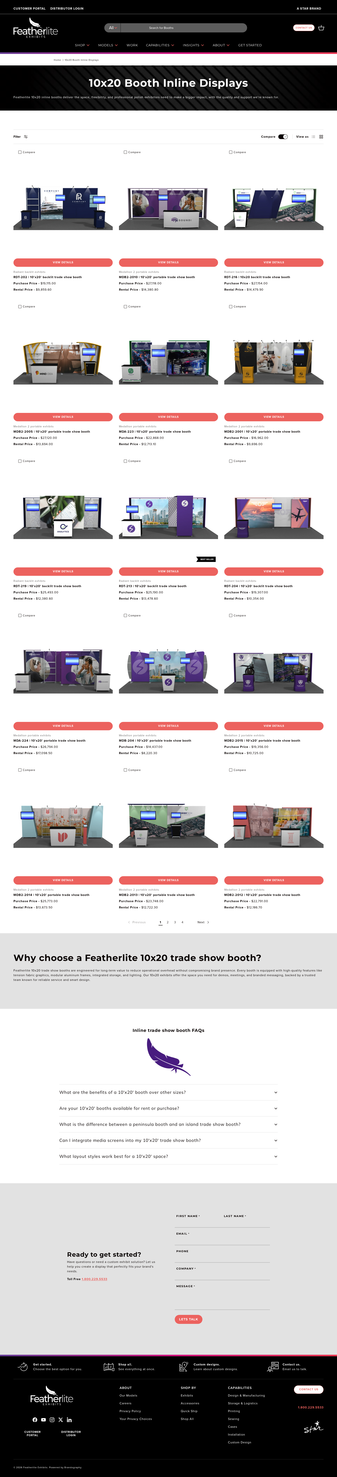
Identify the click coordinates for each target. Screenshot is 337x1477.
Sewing (233, 1419)
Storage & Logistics (243, 1403)
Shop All (187, 1419)
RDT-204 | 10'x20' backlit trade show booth (258, 586)
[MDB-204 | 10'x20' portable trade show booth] (168, 669)
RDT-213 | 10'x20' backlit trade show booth (153, 586)
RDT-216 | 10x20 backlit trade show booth (257, 277)
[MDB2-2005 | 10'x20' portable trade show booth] (63, 360)
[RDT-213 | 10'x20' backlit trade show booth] (168, 514)
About (219, 45)
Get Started (250, 45)
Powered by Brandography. (65, 1467)
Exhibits (187, 1395)
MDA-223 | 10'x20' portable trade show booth (155, 431)
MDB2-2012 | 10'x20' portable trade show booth (262, 895)
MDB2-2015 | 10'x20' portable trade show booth (262, 740)
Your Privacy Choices (136, 1419)
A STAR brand (309, 8)
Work (132, 45)
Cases (232, 1426)
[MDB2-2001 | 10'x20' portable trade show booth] (274, 360)
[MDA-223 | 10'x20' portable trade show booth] (168, 360)
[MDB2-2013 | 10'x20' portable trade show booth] (168, 823)
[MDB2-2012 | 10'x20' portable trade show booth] (274, 823)
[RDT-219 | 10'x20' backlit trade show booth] (63, 514)
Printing (234, 1411)
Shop (80, 45)
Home (57, 60)
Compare (268, 136)
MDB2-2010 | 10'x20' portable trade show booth (157, 277)
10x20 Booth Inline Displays (82, 60)
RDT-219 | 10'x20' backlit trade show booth (47, 586)
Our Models (128, 1395)
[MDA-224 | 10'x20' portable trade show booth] (63, 669)
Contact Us (304, 27)
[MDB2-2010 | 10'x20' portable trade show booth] (168, 205)
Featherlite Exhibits (35, 1467)
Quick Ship (189, 1411)
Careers (125, 1403)
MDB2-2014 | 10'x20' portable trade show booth (51, 895)
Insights (191, 45)
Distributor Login (67, 8)
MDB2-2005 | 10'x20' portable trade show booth (51, 431)
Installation (236, 1434)
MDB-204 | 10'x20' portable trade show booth (155, 740)
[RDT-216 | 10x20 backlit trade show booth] (274, 205)
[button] (321, 27)
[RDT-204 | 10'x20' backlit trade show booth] (274, 514)
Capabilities (158, 45)
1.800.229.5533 (311, 1407)
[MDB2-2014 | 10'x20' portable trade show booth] (63, 823)
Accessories (190, 1403)
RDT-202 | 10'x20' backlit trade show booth (47, 277)
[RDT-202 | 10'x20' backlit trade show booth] (63, 205)
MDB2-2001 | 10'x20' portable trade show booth (262, 431)
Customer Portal (29, 8)
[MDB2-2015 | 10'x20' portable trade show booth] (274, 669)
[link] (136, 922)
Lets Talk (188, 1319)
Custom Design (239, 1442)
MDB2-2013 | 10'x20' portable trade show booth (157, 895)
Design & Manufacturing (246, 1395)
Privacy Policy (130, 1411)
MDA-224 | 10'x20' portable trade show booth (49, 740)
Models (105, 45)
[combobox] (175, 27)
